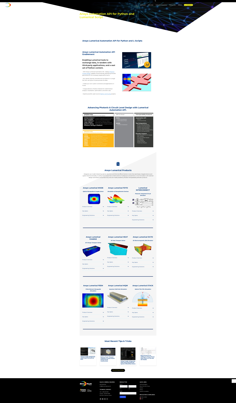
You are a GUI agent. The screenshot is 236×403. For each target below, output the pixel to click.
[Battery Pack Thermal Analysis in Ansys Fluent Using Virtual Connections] (108, 348)
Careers (141, 387)
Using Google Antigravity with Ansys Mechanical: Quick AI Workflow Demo (128, 363)
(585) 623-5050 (105, 391)
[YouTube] (103, 399)
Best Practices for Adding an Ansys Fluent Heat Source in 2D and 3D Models (148, 357)
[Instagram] (107, 399)
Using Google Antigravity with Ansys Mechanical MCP (88, 358)
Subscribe (123, 396)
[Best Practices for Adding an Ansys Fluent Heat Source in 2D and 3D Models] (148, 348)
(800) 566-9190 (103, 384)
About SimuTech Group (145, 386)
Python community (105, 94)
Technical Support (143, 384)
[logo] (10, 5)
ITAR (142, 397)
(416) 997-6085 (107, 393)
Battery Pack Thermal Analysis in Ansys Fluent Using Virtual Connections (108, 359)
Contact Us (189, 5)
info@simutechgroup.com (105, 386)
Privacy (141, 389)
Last (129, 388)
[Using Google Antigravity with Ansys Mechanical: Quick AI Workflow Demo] (128, 348)
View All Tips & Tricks (118, 370)
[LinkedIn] (100, 399)
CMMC (145, 397)
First (120, 388)
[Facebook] (105, 399)
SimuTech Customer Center (106, 395)
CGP (142, 398)
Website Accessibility (144, 391)
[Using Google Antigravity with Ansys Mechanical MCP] (88, 348)
